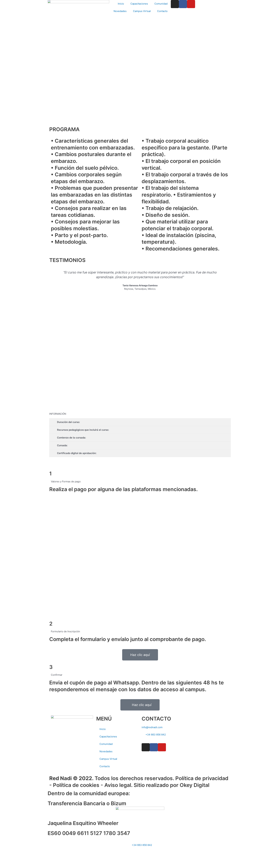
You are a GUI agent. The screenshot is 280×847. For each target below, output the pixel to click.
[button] (52, 283)
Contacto (162, 11)
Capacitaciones (139, 3)
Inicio (121, 3)
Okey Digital (194, 785)
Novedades (120, 11)
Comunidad (161, 3)
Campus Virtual (142, 11)
